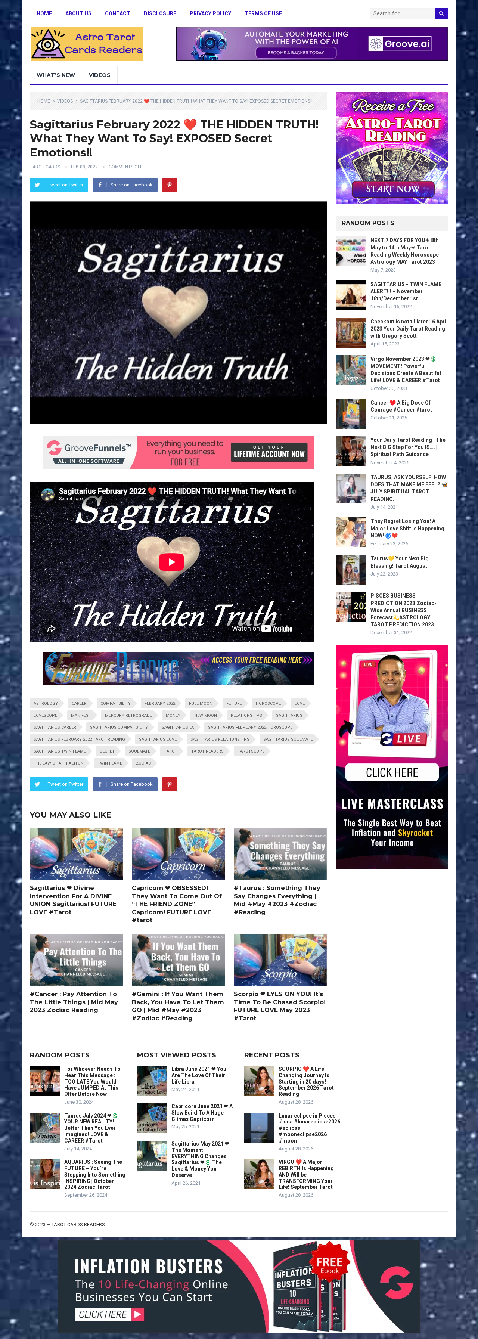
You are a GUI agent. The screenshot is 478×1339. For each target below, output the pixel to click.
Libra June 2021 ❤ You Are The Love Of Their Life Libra (198, 1075)
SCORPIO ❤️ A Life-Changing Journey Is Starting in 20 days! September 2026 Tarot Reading (306, 1081)
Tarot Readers (207, 751)
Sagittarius (289, 715)
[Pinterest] (169, 185)
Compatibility (115, 703)
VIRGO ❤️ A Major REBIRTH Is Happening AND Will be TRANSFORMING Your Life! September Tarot (306, 1174)
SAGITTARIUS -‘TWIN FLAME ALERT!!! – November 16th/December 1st (405, 291)
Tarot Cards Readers (78, 1224)
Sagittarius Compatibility (119, 727)
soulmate (139, 751)
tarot (170, 751)
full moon (200, 703)
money (173, 715)
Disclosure (160, 13)
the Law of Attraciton (59, 763)
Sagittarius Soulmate (288, 739)
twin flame (109, 763)
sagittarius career (55, 727)
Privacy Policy (210, 13)
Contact (117, 13)
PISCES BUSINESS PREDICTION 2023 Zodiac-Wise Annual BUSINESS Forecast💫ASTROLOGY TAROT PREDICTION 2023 (403, 610)
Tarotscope (251, 751)
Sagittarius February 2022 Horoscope (250, 727)
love (300, 703)
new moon (205, 715)
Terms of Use (263, 13)
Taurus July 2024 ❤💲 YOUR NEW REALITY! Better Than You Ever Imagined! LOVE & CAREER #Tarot (91, 1128)
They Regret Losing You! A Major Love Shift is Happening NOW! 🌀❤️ (407, 528)
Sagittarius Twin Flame (60, 751)
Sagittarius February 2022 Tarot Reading (79, 739)
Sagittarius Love (158, 739)
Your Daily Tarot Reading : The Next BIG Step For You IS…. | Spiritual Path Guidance (408, 447)
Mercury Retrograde (128, 715)
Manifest (81, 715)
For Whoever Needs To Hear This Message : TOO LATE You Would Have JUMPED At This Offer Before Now (92, 1081)
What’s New (56, 75)
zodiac (143, 763)
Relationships (246, 715)
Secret (107, 751)
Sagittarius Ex (178, 727)
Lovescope (45, 715)
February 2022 (160, 703)
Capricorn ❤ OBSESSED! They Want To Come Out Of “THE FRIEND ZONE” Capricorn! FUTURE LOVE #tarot (177, 904)
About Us (78, 13)
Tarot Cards (45, 167)
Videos (100, 75)
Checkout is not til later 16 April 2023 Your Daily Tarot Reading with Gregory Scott (409, 329)
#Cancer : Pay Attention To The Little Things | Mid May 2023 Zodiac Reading (74, 1002)
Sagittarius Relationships (219, 739)
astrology (46, 703)
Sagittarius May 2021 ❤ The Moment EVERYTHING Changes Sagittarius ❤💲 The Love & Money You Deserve (200, 1159)
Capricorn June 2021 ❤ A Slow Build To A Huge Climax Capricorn (202, 1112)
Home (44, 13)
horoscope (268, 703)
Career (79, 703)
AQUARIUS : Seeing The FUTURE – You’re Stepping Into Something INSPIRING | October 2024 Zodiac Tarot (94, 1174)
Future (234, 703)
